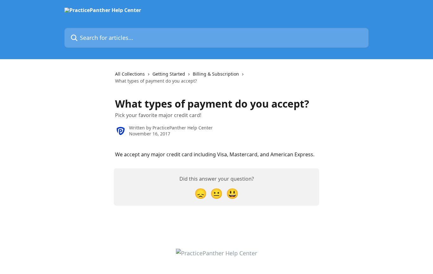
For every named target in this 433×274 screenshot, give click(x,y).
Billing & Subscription (216, 74)
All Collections (130, 74)
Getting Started (168, 74)
